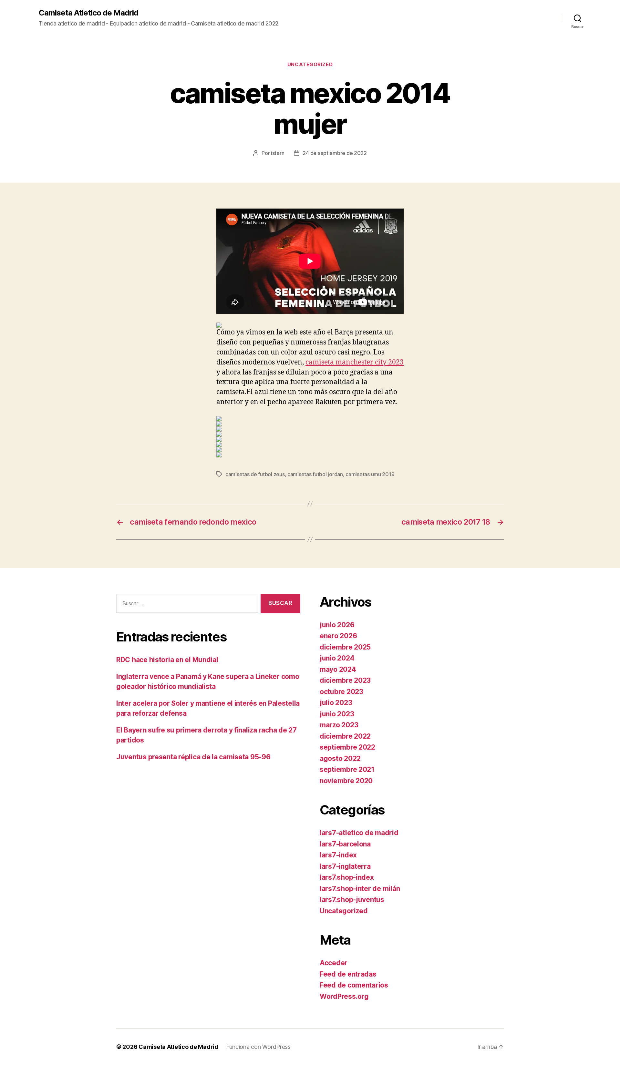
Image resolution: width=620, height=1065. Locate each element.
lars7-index (338, 855)
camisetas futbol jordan (315, 474)
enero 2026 (338, 636)
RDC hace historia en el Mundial (167, 660)
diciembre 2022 (345, 736)
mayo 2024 (338, 669)
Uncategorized (310, 64)
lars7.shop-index (347, 877)
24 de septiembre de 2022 (335, 153)
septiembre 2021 (347, 769)
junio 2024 (337, 658)
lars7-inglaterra (345, 866)
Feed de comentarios (354, 985)
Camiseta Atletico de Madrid (88, 13)
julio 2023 (336, 703)
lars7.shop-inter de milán (360, 889)
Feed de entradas (348, 974)
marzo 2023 (339, 725)
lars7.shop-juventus (352, 900)
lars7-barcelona (345, 844)
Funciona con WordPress (258, 1046)
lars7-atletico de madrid (359, 833)
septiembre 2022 (347, 747)
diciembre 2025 (345, 647)
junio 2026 (337, 625)
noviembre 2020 (346, 781)
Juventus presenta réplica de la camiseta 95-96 (193, 757)
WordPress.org (344, 996)
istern (277, 153)
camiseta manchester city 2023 (354, 362)
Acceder (333, 963)
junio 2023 (337, 714)
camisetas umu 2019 (370, 474)
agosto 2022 (340, 758)
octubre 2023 (341, 692)
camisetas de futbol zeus (255, 474)
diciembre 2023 (345, 680)
